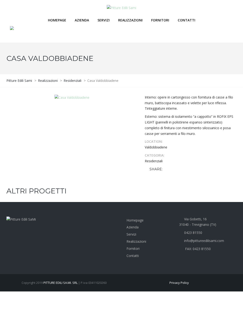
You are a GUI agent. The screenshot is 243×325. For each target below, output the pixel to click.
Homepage (57, 20)
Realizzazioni (130, 20)
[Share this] (167, 169)
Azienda (82, 20)
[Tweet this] (174, 169)
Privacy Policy (179, 283)
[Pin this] (187, 169)
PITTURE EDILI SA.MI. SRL (60, 283)
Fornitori (160, 20)
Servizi (104, 20)
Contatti (186, 20)
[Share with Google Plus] (180, 169)
